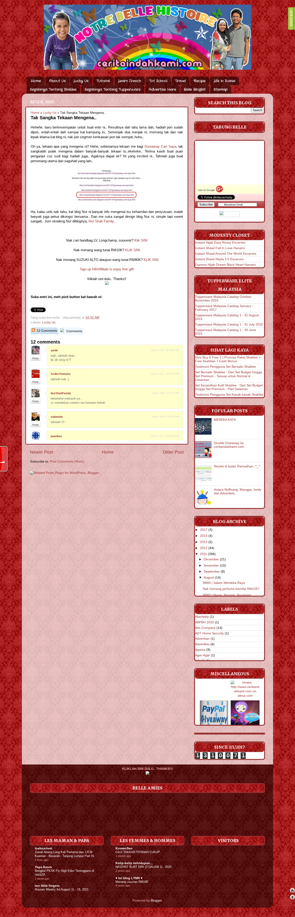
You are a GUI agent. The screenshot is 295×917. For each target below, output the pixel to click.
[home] (292, 891)
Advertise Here (162, 89)
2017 (203, 530)
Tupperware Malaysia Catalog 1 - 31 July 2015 (229, 324)
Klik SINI (141, 240)
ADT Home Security (209, 633)
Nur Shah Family (101, 221)
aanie (54, 350)
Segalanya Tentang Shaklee (53, 89)
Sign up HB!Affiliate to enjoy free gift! (107, 269)
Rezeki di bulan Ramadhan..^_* (237, 466)
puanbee (56, 436)
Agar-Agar (202, 655)
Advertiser (202, 638)
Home (36, 81)
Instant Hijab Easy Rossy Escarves (220, 242)
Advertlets (202, 644)
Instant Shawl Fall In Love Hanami (220, 248)
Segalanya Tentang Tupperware (113, 89)
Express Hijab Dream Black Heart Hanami (225, 264)
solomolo (57, 416)
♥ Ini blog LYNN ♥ (128, 878)
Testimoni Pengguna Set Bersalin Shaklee (225, 366)
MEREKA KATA (225, 419)
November (211, 565)
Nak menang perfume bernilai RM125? (231, 589)
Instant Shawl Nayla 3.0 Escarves (219, 259)
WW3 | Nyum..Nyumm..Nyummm (227, 595)
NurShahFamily (61, 393)
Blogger (156, 900)
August (209, 577)
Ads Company (205, 628)
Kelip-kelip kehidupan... (134, 863)
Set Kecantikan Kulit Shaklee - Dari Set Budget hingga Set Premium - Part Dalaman (229, 387)
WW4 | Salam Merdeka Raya (224, 583)
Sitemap (220, 89)
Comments (73, 331)
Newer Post (41, 452)
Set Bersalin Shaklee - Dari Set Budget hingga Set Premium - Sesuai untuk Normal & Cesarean (228, 375)
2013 (203, 542)
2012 (203, 548)
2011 (203, 554)
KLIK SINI (132, 250)
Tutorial (103, 81)
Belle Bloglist (195, 89)
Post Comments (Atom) (67, 461)
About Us (57, 81)
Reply (35, 358)
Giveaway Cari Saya (160, 146)
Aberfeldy (202, 616)
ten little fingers (47, 885)
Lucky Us (81, 81)
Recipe (200, 81)
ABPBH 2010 (204, 622)
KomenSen (124, 848)
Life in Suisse (224, 81)
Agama (200, 649)
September (212, 571)
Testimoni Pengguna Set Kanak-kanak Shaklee (229, 394)
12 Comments (46, 330)
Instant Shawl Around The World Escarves (225, 253)
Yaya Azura (43, 867)
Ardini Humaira (61, 374)
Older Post (173, 452)
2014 (203, 536)
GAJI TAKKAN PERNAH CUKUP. (137, 852)
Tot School (158, 81)
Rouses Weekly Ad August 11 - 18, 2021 (61, 889)
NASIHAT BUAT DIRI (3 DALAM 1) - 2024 (143, 867)
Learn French (129, 81)
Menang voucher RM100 (131, 882)
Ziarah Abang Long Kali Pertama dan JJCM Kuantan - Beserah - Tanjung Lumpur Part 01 (64, 854)
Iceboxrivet (43, 848)
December (211, 559)
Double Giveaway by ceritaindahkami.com (229, 444)
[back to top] (292, 898)
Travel (180, 81)
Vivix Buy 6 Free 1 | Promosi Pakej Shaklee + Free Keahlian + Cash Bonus (228, 359)
